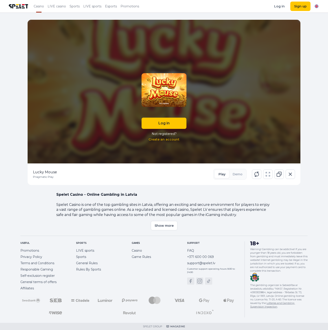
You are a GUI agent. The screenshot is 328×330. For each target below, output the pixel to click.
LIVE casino (57, 6)
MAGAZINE (177, 326)
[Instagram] (199, 281)
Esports (111, 6)
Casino (39, 6)
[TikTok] (208, 281)
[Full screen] (268, 174)
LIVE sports (92, 6)
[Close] (290, 174)
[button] (256, 174)
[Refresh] (256, 174)
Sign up (300, 6)
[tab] (222, 174)
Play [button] (222, 174)
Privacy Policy (31, 257)
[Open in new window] (279, 174)
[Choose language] (316, 6)
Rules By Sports (88, 269)
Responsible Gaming (36, 269)
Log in (279, 6)
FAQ (190, 251)
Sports (75, 6)
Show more (164, 226)
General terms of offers (38, 282)
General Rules (87, 263)
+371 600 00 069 (200, 257)
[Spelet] (18, 6)
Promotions (129, 6)
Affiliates (27, 288)
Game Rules (141, 257)
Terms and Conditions (37, 263)
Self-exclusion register (37, 276)
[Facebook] (190, 281)
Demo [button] (238, 174)
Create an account (164, 139)
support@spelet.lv (201, 263)
